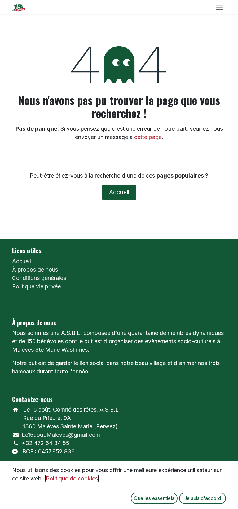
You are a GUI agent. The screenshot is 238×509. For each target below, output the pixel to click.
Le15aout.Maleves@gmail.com (61, 434)
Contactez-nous (32, 399)
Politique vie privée (36, 286)
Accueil (119, 192)
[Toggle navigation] (219, 7)
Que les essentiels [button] (154, 498)
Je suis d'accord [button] (202, 498)
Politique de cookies (72, 478)
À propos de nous (35, 269)
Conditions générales (39, 278)
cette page (148, 137)
